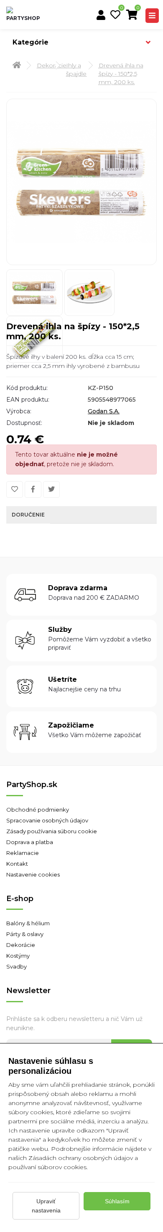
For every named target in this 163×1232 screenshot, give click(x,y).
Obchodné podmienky (37, 809)
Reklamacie (22, 852)
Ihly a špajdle (74, 69)
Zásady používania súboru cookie (51, 831)
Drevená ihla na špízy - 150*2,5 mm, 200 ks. (121, 74)
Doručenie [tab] (28, 515)
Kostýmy (18, 955)
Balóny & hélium (28, 923)
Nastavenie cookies (33, 874)
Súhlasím (117, 1201)
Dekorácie (43, 65)
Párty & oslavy (24, 934)
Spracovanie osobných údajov (47, 820)
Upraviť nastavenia (46, 1206)
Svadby (16, 966)
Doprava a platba (29, 842)
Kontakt (17, 863)
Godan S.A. (104, 411)
